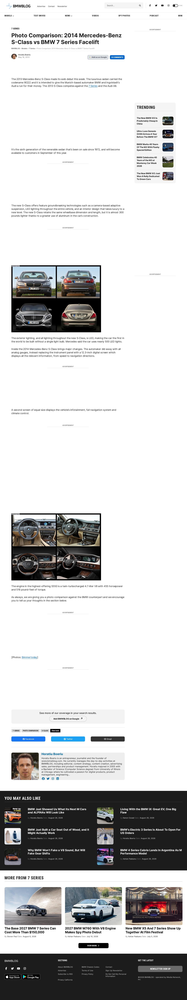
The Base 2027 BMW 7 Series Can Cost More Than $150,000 (30, 930)
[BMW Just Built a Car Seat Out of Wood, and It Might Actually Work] (13, 829)
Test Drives (39, 15)
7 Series (15, 28)
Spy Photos (124, 15)
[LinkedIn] (57, 778)
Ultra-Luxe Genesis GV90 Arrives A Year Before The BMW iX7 (147, 134)
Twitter (69, 739)
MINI (180, 15)
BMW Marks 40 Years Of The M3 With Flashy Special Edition (148, 147)
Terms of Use (87, 970)
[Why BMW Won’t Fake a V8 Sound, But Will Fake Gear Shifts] (13, 850)
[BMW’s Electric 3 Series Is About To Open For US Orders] (105, 829)
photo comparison (30, 731)
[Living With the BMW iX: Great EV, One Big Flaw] (105, 809)
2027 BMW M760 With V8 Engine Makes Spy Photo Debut (90, 930)
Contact (51, 6)
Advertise (41, 6)
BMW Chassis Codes (90, 967)
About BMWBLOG (65, 967)
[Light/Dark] (175, 5)
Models (8, 15)
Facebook (29, 739)
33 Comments (117, 57)
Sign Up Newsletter (114, 970)
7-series (16, 731)
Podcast (154, 15)
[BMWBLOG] (27, 961)
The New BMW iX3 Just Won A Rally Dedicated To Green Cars (148, 176)
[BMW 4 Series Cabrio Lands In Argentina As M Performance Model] (105, 850)
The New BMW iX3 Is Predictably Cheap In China (147, 121)
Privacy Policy (87, 974)
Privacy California (65, 980)
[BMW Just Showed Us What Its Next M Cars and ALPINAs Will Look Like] (13, 809)
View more (92, 946)
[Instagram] (168, 5)
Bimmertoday (29, 657)
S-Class (45, 731)
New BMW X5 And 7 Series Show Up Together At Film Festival (153, 930)
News (67, 15)
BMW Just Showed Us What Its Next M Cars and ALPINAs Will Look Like (57, 811)
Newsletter (62, 6)
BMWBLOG (15, 48)
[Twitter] (156, 5)
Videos (95, 15)
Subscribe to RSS (65, 974)
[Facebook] (150, 5)
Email (109, 739)
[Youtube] (162, 5)
